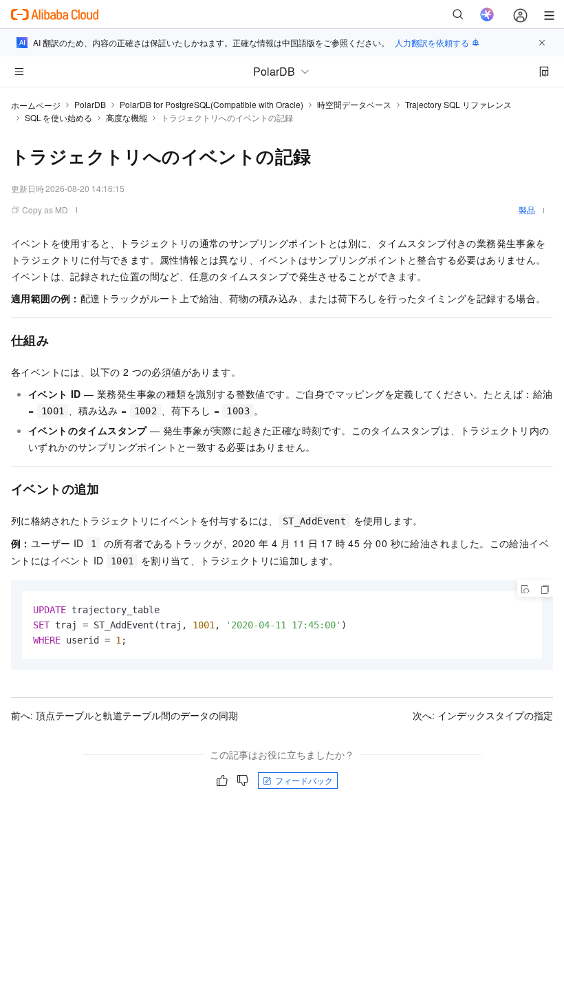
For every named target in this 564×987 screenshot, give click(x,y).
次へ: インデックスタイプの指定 (483, 715)
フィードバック (304, 780)
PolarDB (90, 104)
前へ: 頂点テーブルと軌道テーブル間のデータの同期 (124, 715)
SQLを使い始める (58, 117)
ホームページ (36, 105)
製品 (527, 209)
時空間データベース (354, 104)
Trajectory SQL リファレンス (458, 104)
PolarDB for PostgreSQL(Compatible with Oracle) (211, 104)
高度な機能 (126, 117)
